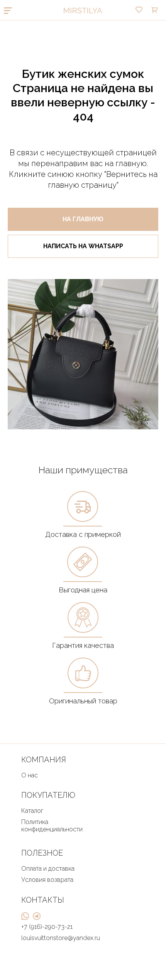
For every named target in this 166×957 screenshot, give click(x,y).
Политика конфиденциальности (52, 825)
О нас (29, 775)
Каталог (32, 810)
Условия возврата (47, 879)
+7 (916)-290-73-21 (47, 926)
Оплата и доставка (48, 868)
